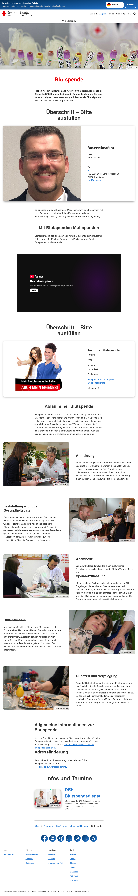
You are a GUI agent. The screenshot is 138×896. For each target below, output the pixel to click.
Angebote (103, 14)
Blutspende (30, 863)
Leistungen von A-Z (55, 863)
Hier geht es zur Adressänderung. (50, 766)
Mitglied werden (32, 854)
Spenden (127, 14)
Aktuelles (51, 858)
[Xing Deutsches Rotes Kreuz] (60, 838)
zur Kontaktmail (95, 180)
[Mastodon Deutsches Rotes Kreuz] (77, 838)
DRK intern (74, 880)
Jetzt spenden (8, 854)
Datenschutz (74, 867)
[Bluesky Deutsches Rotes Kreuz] (85, 838)
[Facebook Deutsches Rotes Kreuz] (44, 838)
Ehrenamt (29, 858)
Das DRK (94, 14)
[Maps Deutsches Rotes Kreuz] (69, 838)
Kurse (111, 14)
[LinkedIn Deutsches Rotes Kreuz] (52, 838)
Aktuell (119, 14)
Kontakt (72, 858)
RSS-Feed (74, 876)
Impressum (74, 871)
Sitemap (73, 863)
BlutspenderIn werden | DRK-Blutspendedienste (101, 381)
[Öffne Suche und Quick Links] (134, 14)
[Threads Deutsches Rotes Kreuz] (93, 838)
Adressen (73, 854)
